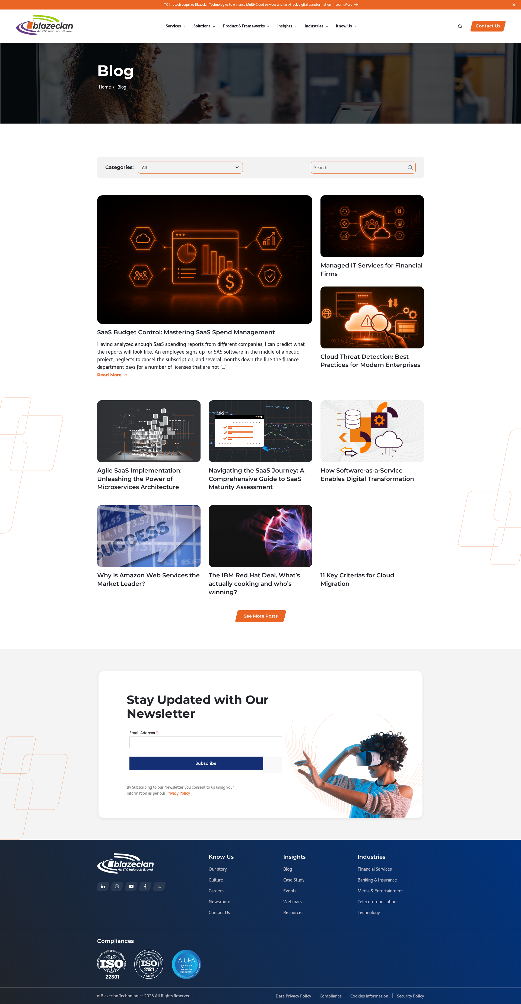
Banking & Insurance (377, 880)
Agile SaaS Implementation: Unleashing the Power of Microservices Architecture (139, 479)
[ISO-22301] (111, 964)
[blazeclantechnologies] (117, 886)
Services (173, 26)
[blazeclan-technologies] (103, 886)
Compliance (331, 996)
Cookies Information (369, 996)
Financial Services (375, 869)
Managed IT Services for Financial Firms (371, 270)
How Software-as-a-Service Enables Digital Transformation (367, 475)
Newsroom (219, 902)
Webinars (292, 902)
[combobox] (190, 168)
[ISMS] (148, 964)
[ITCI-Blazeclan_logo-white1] (125, 857)
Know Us (344, 26)
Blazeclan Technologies (122, 995)
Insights (284, 26)
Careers (216, 891)
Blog (287, 869)
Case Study (293, 880)
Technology (369, 912)
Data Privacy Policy (293, 996)
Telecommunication (377, 902)
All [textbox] (144, 167)
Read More (109, 374)
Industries (314, 26)
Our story (218, 869)
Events (289, 891)
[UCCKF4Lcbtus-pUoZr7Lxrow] (131, 886)
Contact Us (219, 912)
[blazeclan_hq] (159, 886)
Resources (293, 912)
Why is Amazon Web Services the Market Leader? (148, 579)
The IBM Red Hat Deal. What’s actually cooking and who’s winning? (254, 584)
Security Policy (410, 996)
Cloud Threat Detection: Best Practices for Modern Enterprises (370, 361)
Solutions (202, 26)
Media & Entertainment (380, 891)
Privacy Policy (178, 793)
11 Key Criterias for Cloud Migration (357, 579)
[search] (460, 26)
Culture (216, 880)
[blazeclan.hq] (145, 886)
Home (105, 86)
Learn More (343, 5)
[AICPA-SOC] (186, 964)
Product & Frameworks (244, 26)
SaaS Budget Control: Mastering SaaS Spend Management (186, 332)
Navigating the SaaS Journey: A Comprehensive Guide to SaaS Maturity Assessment (256, 479)
